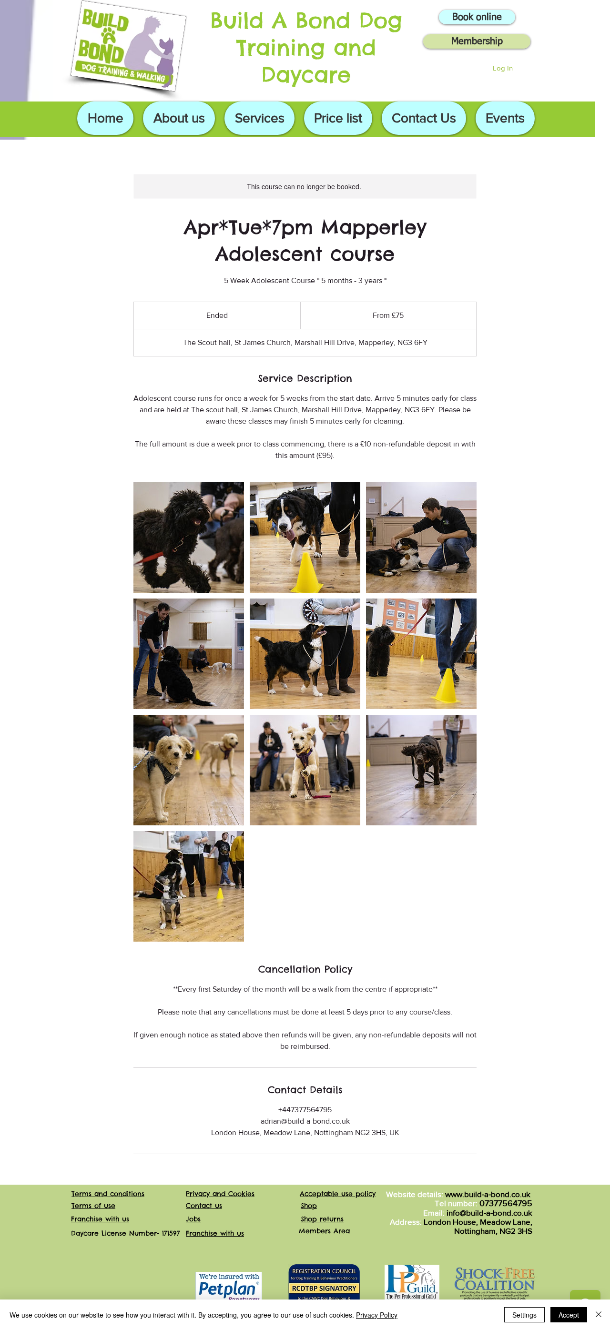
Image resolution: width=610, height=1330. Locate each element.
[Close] (598, 1314)
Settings (524, 1315)
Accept (569, 1315)
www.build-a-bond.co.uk (487, 1193)
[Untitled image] (188, 537)
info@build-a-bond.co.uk (489, 1212)
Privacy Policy (376, 1315)
